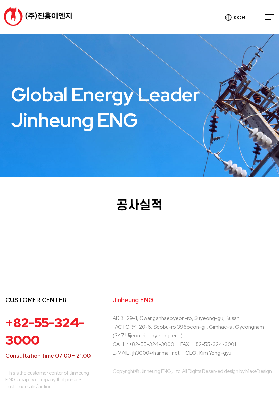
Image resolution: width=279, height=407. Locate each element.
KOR (239, 17)
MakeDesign (258, 371)
